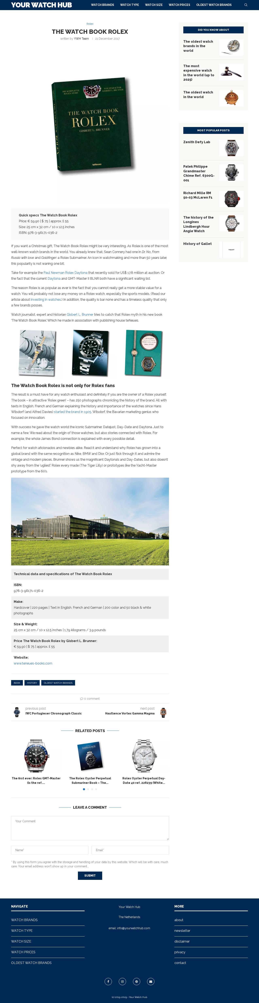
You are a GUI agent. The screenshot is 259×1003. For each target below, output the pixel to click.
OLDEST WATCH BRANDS (214, 4)
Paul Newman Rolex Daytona (65, 273)
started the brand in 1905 (72, 412)
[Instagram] (122, 981)
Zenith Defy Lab (196, 142)
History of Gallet (197, 244)
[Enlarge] (57, 332)
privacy (179, 952)
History (32, 682)
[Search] (246, 5)
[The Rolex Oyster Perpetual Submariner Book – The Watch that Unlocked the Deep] (90, 756)
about (178, 920)
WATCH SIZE (154, 4)
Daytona (54, 278)
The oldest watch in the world (198, 94)
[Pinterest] (136, 981)
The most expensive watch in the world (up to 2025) (198, 72)
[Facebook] (108, 981)
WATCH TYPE (129, 4)
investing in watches (46, 300)
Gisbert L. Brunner (80, 314)
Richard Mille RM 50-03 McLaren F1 (197, 195)
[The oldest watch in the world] (231, 98)
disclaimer (182, 941)
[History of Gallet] (231, 250)
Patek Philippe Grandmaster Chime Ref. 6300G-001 (198, 173)
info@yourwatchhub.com (133, 928)
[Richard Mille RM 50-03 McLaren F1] (231, 199)
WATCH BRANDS (102, 4)
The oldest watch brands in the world (198, 46)
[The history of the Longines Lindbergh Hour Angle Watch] (231, 223)
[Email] (150, 981)
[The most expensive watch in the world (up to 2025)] (231, 72)
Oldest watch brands (58, 682)
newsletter (182, 931)
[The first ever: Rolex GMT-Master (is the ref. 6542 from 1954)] (36, 756)
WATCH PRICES (179, 4)
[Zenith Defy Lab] (231, 148)
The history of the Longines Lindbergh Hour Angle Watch (198, 224)
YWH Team (81, 38)
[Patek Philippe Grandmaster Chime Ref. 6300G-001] (231, 172)
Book (17, 682)
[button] (16, 764)
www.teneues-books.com (33, 663)
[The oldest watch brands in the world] (231, 47)
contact (180, 963)
